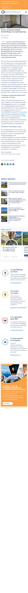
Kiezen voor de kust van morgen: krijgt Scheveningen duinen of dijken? (16, 209)
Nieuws (3, 41)
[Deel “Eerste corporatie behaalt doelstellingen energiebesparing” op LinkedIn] (10, 164)
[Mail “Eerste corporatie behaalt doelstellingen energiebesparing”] (13, 164)
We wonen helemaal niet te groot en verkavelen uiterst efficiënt (17, 183)
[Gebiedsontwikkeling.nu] (12, 12)
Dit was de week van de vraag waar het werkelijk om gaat (10, 249)
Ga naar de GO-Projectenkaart (18, 307)
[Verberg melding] (25, 5)
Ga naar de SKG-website (16, 330)
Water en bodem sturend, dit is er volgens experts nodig (16, 191)
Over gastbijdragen (15, 282)
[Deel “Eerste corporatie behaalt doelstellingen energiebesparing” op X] (2, 164)
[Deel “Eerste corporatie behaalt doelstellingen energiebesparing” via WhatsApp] (5, 164)
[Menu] (26, 12)
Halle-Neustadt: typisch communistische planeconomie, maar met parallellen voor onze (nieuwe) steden (17, 200)
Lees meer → (6, 7)
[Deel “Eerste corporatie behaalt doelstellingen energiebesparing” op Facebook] (8, 164)
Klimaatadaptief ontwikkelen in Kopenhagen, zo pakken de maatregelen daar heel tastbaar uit (16, 218)
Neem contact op (15, 355)
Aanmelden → (7, 403)
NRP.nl (18, 154)
